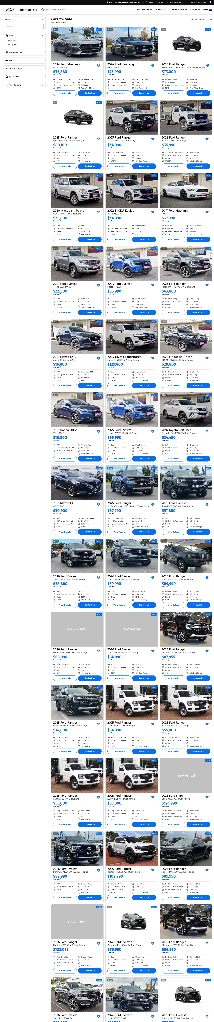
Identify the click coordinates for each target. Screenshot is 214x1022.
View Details (65, 93)
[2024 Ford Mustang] (77, 44)
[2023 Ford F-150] (186, 775)
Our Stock (160, 9)
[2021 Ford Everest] (77, 263)
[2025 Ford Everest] (132, 409)
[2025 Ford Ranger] (186, 44)
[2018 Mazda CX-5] (77, 336)
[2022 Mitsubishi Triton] (186, 336)
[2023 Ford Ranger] (132, 117)
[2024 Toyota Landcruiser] (132, 336)
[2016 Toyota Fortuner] (186, 409)
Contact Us (90, 93)
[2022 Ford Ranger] (186, 117)
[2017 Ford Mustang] (186, 190)
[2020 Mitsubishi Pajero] (77, 190)
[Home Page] (9, 9)
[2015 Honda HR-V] (77, 409)
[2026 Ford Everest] (77, 556)
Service (193, 9)
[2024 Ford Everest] (132, 263)
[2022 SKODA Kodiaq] (132, 190)
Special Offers (177, 9)
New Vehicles (143, 9)
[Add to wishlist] (98, 66)
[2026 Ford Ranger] (186, 556)
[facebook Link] (210, 2)
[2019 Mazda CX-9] (77, 482)
